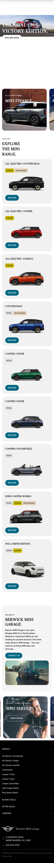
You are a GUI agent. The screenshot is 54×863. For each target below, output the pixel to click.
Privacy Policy (30, 853)
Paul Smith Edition (10, 792)
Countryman (7, 770)
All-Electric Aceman (11, 765)
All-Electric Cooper (10, 760)
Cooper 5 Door (8, 779)
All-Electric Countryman (12, 756)
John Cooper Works (10, 788)
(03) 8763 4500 (13, 845)
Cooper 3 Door (8, 774)
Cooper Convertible (10, 783)
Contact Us (14, 655)
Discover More (12, 41)
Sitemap (38, 853)
